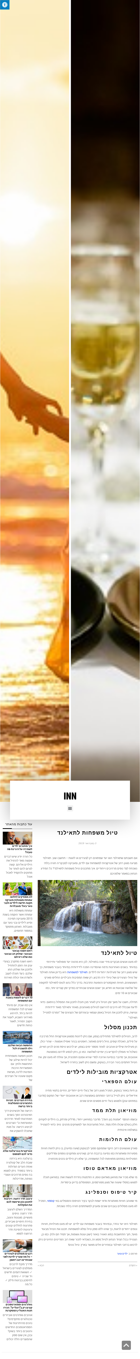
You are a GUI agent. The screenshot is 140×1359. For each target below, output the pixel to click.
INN (70, 796)
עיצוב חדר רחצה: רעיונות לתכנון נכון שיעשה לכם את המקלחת (18, 1201)
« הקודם (133, 1265)
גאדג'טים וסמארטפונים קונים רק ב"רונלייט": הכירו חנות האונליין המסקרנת (17, 1307)
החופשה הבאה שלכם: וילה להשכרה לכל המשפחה (19, 1048)
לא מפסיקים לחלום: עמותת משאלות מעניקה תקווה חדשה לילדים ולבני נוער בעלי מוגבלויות (18, 901)
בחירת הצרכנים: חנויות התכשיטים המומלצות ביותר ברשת (19, 1103)
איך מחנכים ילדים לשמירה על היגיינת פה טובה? (19, 849)
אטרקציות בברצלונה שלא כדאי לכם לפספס (17, 1152)
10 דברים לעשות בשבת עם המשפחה (19, 999)
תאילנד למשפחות (77, 972)
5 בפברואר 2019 (88, 843)
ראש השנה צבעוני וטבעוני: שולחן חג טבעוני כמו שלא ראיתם (18, 953)
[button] (70, 808)
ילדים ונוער (122, 1253)
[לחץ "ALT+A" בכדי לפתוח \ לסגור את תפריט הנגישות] (4, 5)
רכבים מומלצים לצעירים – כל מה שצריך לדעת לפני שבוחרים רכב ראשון (17, 1256)
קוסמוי (51, 1201)
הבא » (41, 1265)
